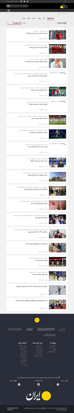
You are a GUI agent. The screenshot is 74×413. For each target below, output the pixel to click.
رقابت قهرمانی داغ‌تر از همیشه (39, 274)
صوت (23, 18)
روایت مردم (24, 365)
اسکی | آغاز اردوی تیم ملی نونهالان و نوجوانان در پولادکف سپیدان (31, 301)
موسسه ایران (39, 346)
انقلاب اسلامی (23, 348)
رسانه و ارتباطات (22, 346)
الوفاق (54, 350)
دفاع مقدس (24, 352)
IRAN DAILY (52, 352)
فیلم (29, 18)
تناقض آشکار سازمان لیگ (41, 218)
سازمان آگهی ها (38, 356)
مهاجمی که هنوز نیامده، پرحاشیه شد (38, 133)
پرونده (39, 18)
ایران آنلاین (39, 348)
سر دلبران (24, 358)
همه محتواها (50, 18)
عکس (33, 18)
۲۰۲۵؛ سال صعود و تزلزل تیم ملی (39, 118)
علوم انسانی (24, 360)
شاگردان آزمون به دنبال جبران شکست (38, 47)
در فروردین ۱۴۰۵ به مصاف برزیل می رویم (37, 76)
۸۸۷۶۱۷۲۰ (63, 381)
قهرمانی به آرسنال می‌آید (41, 260)
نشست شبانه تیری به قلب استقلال (38, 161)
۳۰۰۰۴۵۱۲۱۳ (37, 381)
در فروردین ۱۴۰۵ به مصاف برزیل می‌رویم (37, 232)
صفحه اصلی (65, 13)
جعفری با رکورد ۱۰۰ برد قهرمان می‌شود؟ (38, 104)
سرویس (24, 23)
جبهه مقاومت (23, 350)
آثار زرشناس (24, 362)
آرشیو (59, 13)
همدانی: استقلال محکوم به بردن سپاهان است (36, 62)
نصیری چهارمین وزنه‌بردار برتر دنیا (39, 203)
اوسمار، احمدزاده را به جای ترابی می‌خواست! (36, 33)
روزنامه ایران (53, 346)
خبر (44, 18)
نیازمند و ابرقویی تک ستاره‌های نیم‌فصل (37, 175)
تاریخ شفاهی (23, 356)
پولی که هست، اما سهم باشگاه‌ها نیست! (37, 147)
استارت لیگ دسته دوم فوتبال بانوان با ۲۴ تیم (36, 244)
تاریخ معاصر (23, 354)
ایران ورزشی (53, 348)
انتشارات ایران (38, 354)
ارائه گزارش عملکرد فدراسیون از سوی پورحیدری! (35, 189)
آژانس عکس (39, 352)
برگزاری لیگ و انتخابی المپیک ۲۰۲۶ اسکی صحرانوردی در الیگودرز (31, 286)
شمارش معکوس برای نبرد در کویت (39, 90)
